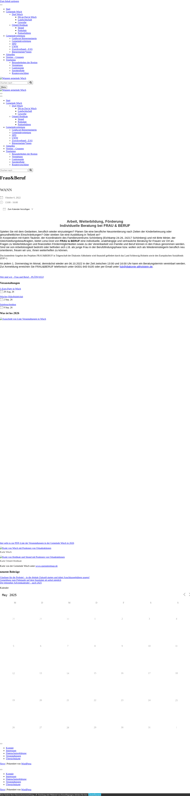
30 (68, 619)
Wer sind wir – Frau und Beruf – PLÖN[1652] (22, 277)
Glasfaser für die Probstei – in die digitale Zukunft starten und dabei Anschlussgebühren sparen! (45, 577)
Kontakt (10, 748)
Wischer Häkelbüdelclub (11, 296)
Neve (2, 763)
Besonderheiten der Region (24, 62)
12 (13, 673)
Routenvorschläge (20, 73)
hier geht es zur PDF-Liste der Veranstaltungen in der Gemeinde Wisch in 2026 (37, 543)
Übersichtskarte (13, 758)
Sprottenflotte (18, 70)
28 (68, 727)
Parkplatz (22, 30)
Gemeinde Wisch (14, 11)
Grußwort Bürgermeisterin (24, 38)
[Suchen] (30, 82)
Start (8, 9)
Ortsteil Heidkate (20, 25)
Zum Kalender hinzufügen (18, 209)
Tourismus (11, 60)
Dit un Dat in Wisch (27, 17)
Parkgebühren (24, 33)
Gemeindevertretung (15, 35)
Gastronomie (18, 68)
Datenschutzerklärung (16, 753)
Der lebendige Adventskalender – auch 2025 (21, 583)
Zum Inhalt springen (9, 1)
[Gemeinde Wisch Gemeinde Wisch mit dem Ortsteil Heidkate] (13, 78)
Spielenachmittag (8, 304)
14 (68, 673)
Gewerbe (22, 22)
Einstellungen (94, 794)
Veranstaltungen (13, 756)
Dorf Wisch (17, 14)
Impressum (11, 750)
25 (176, 700)
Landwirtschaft (25, 19)
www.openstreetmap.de (46, 566)
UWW (15, 46)
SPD (14, 44)
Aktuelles (10, 54)
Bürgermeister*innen (21, 52)
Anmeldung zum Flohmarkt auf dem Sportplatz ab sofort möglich (30, 580)
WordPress (26, 763)
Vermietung (17, 65)
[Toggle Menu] (1, 4)
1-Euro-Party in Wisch (10, 288)
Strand (21, 27)
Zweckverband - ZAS (22, 49)
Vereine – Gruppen (15, 57)
